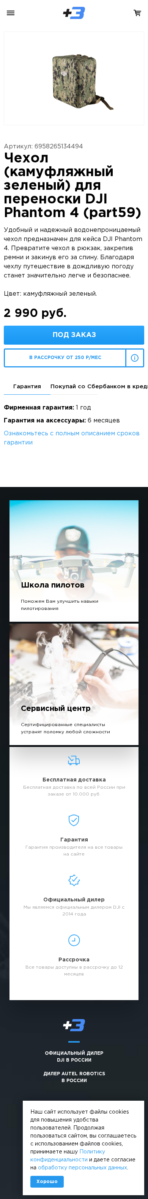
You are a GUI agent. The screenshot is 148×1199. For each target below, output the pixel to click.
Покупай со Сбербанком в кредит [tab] (73, 386)
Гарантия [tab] (27, 386)
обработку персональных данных (82, 1168)
